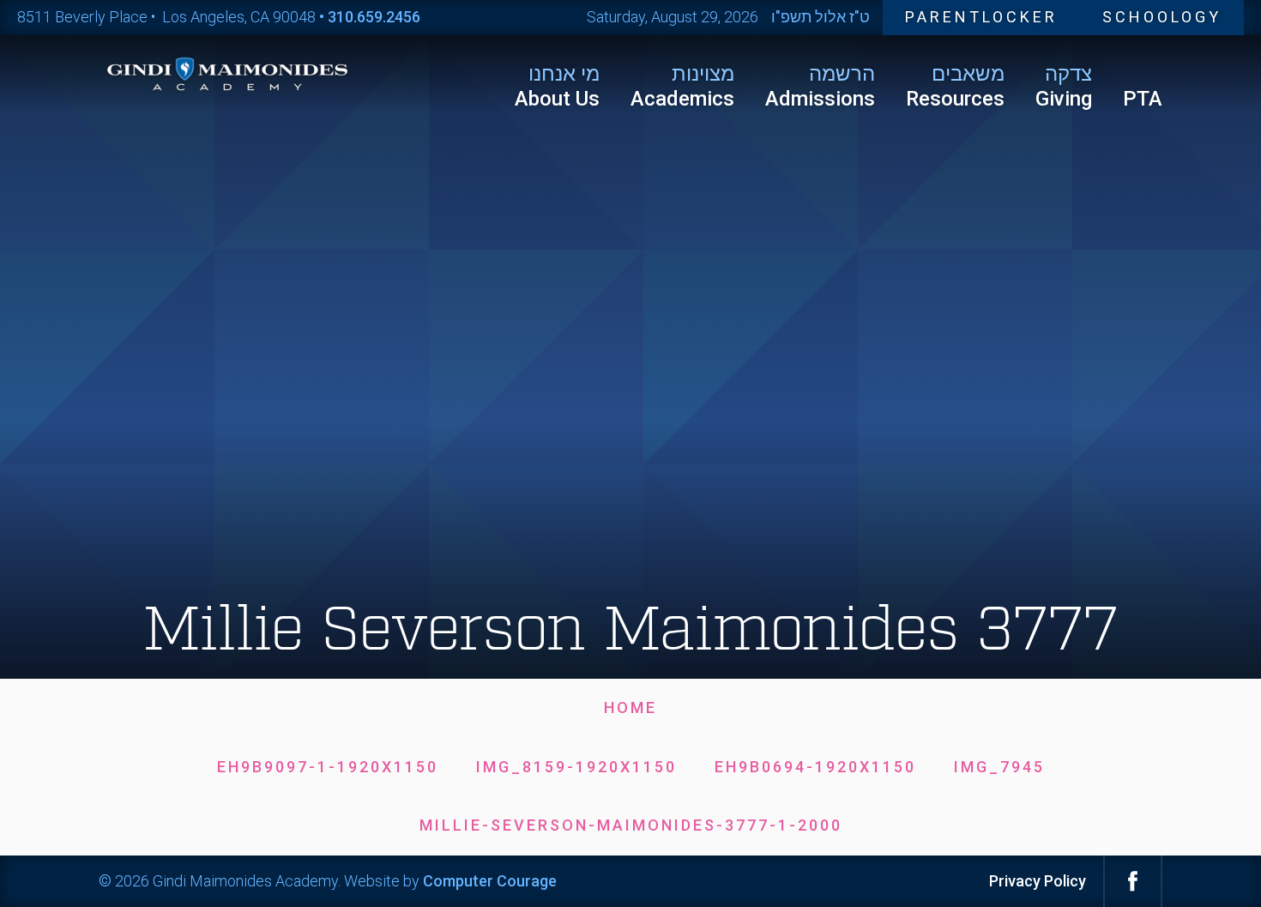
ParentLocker (981, 17)
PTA (1142, 99)
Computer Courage (490, 881)
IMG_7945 (999, 767)
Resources (955, 86)
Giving (1063, 86)
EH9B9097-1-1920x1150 (327, 767)
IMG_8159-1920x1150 (576, 767)
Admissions (820, 86)
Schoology (1162, 17)
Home (630, 707)
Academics (682, 86)
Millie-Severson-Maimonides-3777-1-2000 (630, 825)
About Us (557, 86)
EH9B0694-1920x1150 (815, 767)
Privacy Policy (1037, 881)
